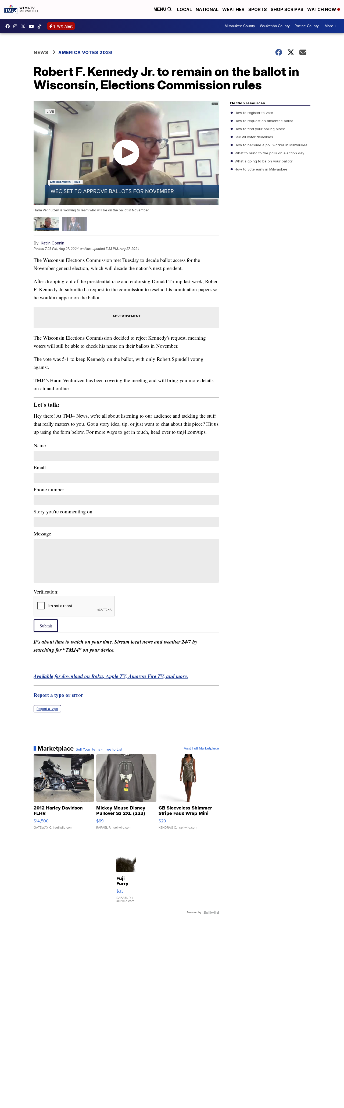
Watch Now (322, 9)
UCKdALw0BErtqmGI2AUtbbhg (33, 26)
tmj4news (16, 26)
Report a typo (47, 709)
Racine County (307, 26)
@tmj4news (41, 26)
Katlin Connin (52, 243)
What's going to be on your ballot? (263, 161)
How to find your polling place (259, 129)
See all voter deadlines (253, 137)
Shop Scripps (287, 9)
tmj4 (8, 26)
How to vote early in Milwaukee (260, 169)
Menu (160, 9)
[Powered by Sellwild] (211, 912)
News (41, 52)
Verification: (46, 591)
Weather (233, 9)
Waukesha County (275, 26)
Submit (46, 625)
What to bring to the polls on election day (269, 153)
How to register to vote (253, 113)
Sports (257, 9)
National (207, 9)
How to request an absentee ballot (263, 121)
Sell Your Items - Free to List (99, 749)
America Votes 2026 (85, 52)
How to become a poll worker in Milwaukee (270, 145)
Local (184, 9)
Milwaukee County (240, 26)
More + (330, 26)
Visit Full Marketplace (201, 748)
